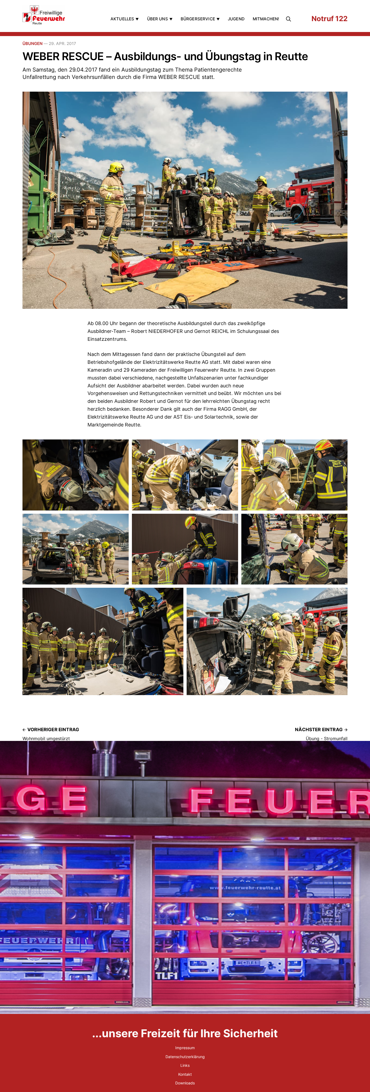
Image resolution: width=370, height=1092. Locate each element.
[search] (289, 19)
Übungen (32, 43)
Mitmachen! (266, 18)
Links (185, 1065)
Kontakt (185, 1074)
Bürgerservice (198, 18)
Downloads (185, 1083)
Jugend (236, 18)
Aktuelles (122, 18)
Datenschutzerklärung (185, 1056)
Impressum (185, 1047)
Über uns (157, 18)
